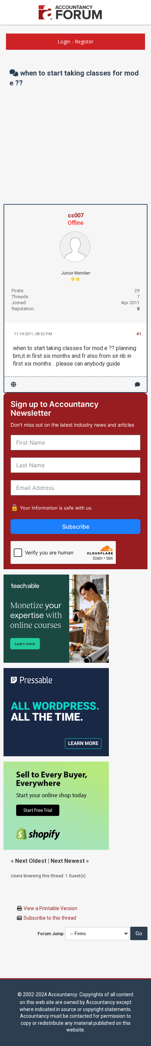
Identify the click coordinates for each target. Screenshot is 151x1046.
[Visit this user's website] (13, 384)
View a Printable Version (50, 908)
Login (64, 41)
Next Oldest (30, 861)
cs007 (76, 215)
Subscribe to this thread (50, 918)
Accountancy (62, 994)
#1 (139, 334)
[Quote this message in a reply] (137, 384)
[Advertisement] (75, 145)
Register (84, 41)
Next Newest (68, 861)
